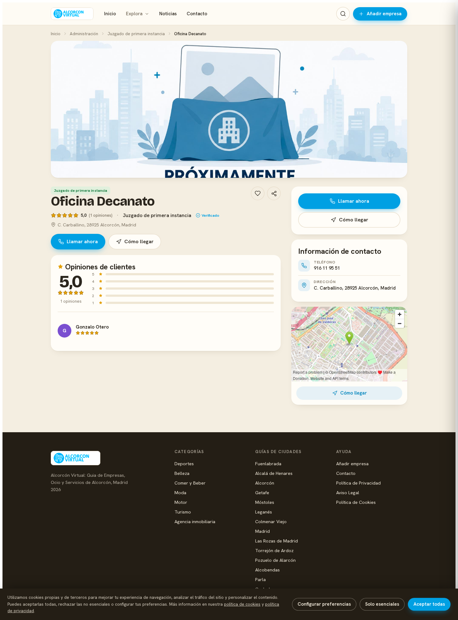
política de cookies (242, 604)
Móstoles (264, 502)
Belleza (181, 473)
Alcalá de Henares (274, 473)
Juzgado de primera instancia (136, 33)
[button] (229, 109)
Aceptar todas (429, 604)
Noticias (168, 14)
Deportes (184, 463)
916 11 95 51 (327, 268)
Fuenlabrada (268, 463)
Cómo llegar (139, 241)
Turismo (182, 512)
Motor (180, 502)
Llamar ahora (82, 241)
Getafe (262, 492)
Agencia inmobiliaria (194, 521)
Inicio (110, 14)
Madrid (262, 531)
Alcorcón (264, 483)
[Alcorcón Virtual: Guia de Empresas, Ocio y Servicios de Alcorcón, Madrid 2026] (72, 13)
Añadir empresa (384, 14)
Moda (180, 492)
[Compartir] (274, 193)
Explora (134, 14)
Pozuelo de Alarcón (275, 560)
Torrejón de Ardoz (274, 550)
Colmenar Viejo (271, 521)
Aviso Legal (347, 492)
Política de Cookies (356, 502)
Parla (260, 579)
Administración (84, 33)
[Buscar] (343, 14)
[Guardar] (258, 193)
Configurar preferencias (324, 604)
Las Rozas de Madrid (276, 541)
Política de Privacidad (358, 483)
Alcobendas (267, 570)
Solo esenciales (382, 604)
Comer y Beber (190, 483)
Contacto (197, 14)
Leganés (263, 512)
